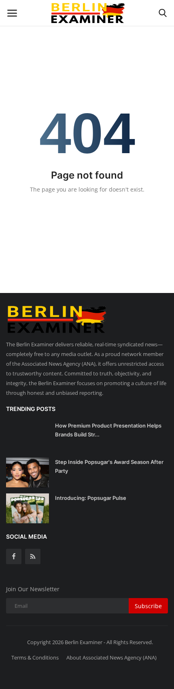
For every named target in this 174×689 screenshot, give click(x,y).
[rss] (32, 556)
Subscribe (148, 606)
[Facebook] (13, 556)
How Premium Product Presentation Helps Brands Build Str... (108, 430)
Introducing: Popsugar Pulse (90, 498)
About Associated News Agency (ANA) (111, 657)
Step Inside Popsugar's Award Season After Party (109, 466)
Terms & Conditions (35, 657)
